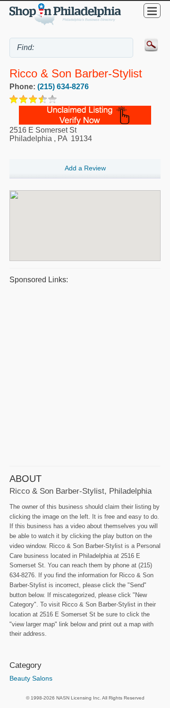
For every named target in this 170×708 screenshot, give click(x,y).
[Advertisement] (85, 374)
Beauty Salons (30, 678)
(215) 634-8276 (63, 87)
